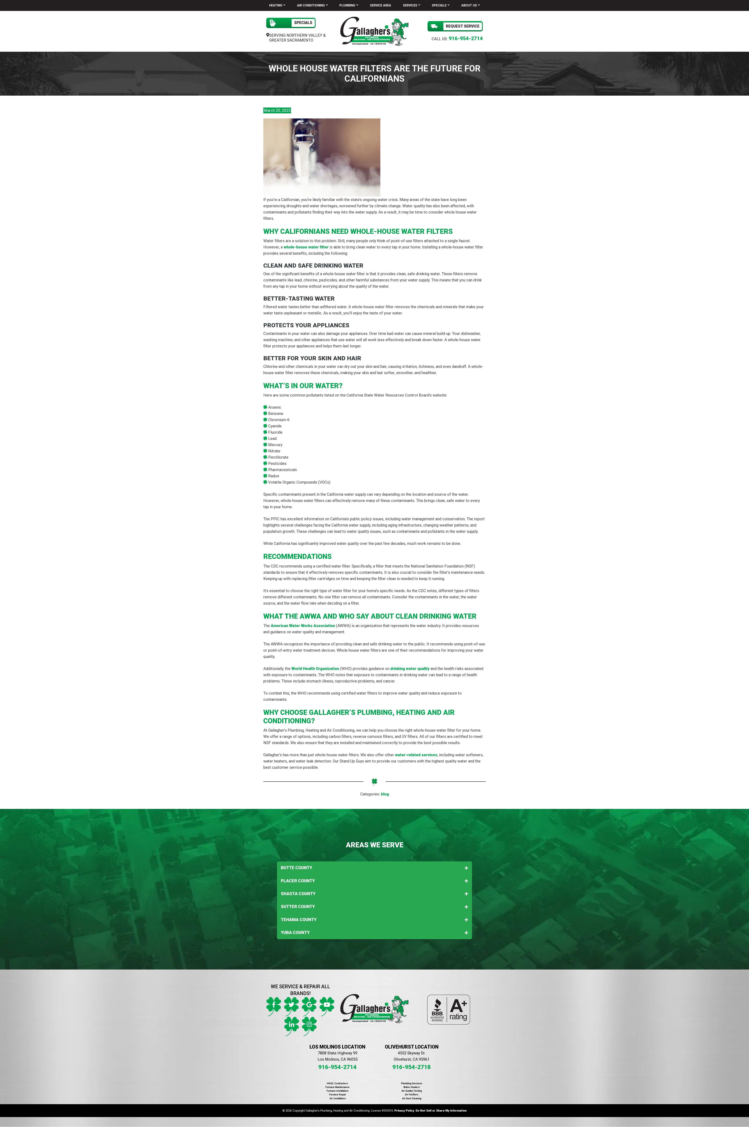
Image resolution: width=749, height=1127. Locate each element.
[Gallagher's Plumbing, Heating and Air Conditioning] (374, 30)
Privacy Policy (404, 1110)
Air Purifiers (411, 1094)
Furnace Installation (337, 1091)
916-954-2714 (466, 38)
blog (385, 794)
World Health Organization (315, 668)
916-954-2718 (411, 1067)
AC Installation (337, 1098)
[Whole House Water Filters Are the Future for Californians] (321, 157)
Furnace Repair (337, 1094)
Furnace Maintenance (337, 1087)
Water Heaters (411, 1087)
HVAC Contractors (337, 1083)
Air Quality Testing (411, 1091)
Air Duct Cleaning (411, 1098)
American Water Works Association (303, 625)
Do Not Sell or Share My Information (441, 1110)
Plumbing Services (411, 1083)
